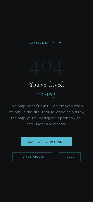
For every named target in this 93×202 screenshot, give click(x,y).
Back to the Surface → (46, 141)
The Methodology (32, 156)
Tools (69, 156)
